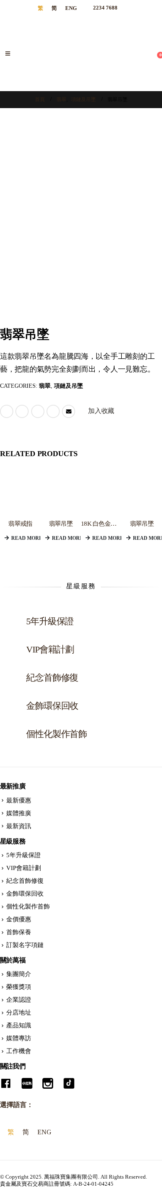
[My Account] (155, 48)
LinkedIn (37, 411)
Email (68, 411)
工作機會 (18, 1051)
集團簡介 (18, 974)
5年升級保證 (23, 855)
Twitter (22, 411)
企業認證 (18, 999)
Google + (53, 411)
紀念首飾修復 (25, 880)
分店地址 (18, 1012)
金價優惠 (18, 919)
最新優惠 (18, 800)
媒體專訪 (18, 1038)
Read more (26, 538)
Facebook (6, 411)
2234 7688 (105, 8)
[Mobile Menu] (7, 54)
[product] (20, 492)
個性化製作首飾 (28, 906)
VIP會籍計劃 (23, 868)
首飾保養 (18, 932)
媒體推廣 (18, 813)
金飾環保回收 (25, 893)
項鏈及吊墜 (68, 386)
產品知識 (18, 1025)
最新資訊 (18, 826)
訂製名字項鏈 (25, 945)
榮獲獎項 (18, 987)
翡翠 (45, 386)
